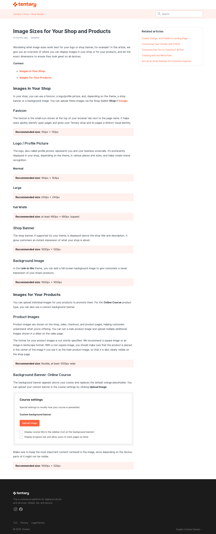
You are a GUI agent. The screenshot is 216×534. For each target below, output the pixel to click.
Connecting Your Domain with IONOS (161, 44)
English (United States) (188, 529)
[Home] (24, 4)
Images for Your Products (35, 77)
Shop (26, 14)
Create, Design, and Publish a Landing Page (165, 38)
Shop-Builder (37, 14)
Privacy (24, 522)
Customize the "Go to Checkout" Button (163, 49)
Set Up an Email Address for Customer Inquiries (166, 61)
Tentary (17, 14)
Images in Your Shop (32, 71)
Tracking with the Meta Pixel (157, 55)
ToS (15, 522)
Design (123, 100)
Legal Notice (38, 522)
